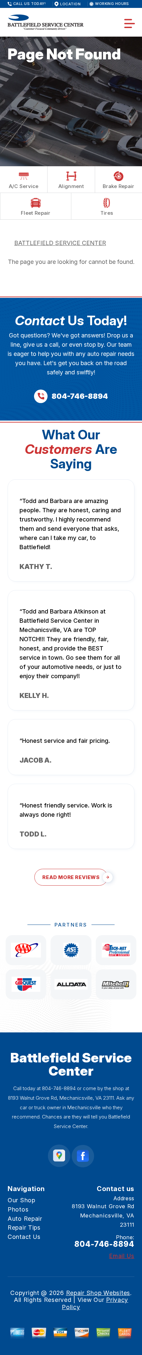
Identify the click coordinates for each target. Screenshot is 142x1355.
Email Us (121, 1256)
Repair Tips (24, 1227)
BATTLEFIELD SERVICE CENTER (60, 242)
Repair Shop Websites (98, 1292)
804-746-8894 (59, 1088)
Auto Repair (25, 1218)
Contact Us (24, 1236)
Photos (18, 1209)
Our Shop (21, 1200)
